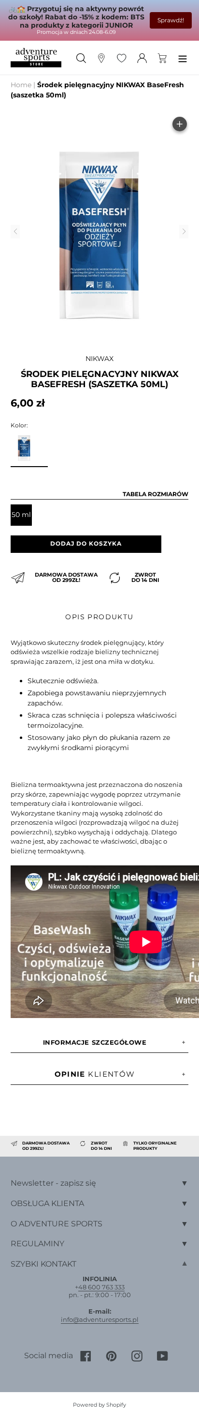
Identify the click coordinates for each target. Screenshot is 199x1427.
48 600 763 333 (101, 1287)
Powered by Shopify (99, 1404)
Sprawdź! (170, 20)
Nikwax (99, 358)
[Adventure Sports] (36, 58)
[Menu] (182, 57)
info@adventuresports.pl (100, 1319)
